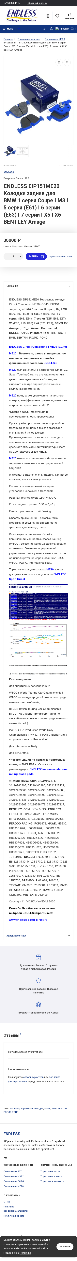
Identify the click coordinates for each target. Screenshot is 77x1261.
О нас (7, 1201)
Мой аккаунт (51, 29)
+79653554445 (12, 3)
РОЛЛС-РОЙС (11, 1112)
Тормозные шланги (51, 1176)
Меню (10, 29)
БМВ (54, 1108)
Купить (33, 256)
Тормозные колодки (32, 1108)
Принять (65, 1246)
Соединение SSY (13, 1171)
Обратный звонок (37, 3)
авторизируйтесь (33, 1077)
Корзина (69, 18)
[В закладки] (67, 62)
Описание (12, 285)
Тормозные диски (50, 1171)
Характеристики (16, 935)
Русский (64, 29)
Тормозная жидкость (52, 1181)
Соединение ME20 (14, 1186)
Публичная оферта (14, 1215)
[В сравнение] (59, 62)
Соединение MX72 (14, 1176)
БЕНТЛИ (62, 1108)
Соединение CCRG (14, 1181)
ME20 (47, 1108)
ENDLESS (15, 1108)
